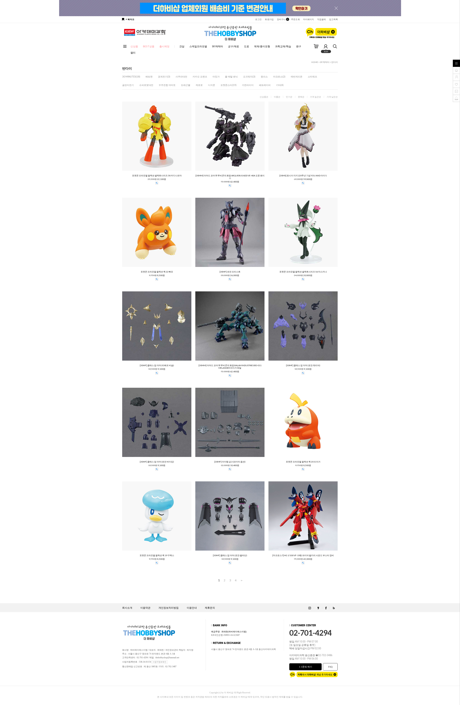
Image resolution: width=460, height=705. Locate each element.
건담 (181, 46)
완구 (298, 46)
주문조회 (295, 19)
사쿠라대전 (181, 76)
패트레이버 (265, 85)
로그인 (258, 19)
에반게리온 (296, 76)
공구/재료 (233, 46)
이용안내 (192, 607)
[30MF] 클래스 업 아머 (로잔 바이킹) (157, 462)
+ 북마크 (130, 19)
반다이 (334, 62)
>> (241, 580)
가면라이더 (248, 85)
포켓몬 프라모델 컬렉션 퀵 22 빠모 (157, 272)
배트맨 (149, 76)
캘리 (132, 52)
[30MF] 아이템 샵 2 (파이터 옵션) (229, 462)
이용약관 (145, 607)
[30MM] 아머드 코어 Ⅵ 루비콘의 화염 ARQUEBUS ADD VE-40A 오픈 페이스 (230, 176)
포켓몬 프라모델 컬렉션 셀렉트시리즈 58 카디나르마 (157, 175)
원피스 (264, 76)
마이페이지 (308, 19)
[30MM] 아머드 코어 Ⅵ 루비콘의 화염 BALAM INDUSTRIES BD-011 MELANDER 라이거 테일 (230, 366)
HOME (314, 62)
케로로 (199, 85)
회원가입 (269, 19)
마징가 (216, 76)
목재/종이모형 (262, 46)
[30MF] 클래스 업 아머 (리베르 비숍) (157, 365)
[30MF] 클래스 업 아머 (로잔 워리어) (303, 365)
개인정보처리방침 (168, 607)
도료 (246, 46)
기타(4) (280, 85)
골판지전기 (128, 85)
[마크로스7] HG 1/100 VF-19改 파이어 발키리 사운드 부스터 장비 (303, 555)
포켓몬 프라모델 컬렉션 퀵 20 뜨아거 (303, 462)
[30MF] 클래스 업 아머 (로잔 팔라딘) (230, 555)
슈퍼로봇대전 (146, 85)
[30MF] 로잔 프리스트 (230, 272)
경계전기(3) (164, 76)
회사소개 (127, 607)
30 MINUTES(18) (131, 76)
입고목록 (333, 19)
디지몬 (211, 85)
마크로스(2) (279, 76)
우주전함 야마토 (167, 85)
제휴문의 (210, 607)
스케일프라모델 (198, 46)
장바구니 (282, 19)
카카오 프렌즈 (200, 76)
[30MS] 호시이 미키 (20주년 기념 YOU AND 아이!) (303, 175)
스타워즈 (312, 76)
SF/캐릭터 (217, 46)
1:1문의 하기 (305, 666)
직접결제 (321, 19)
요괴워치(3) (249, 76)
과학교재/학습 (283, 46)
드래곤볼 (185, 85)
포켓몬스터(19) (228, 85)
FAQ (330, 666)
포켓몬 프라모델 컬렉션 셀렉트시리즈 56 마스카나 (303, 272)
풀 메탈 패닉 (231, 76)
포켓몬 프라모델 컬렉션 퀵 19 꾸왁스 (157, 555)
